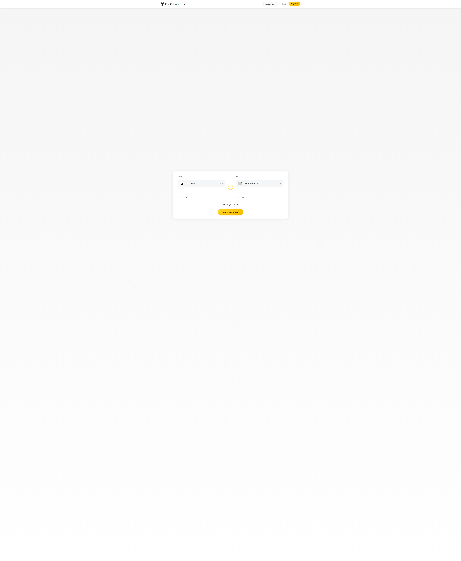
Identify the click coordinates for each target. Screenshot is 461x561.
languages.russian (270, 4)
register (294, 3)
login (284, 4)
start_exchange (230, 212)
